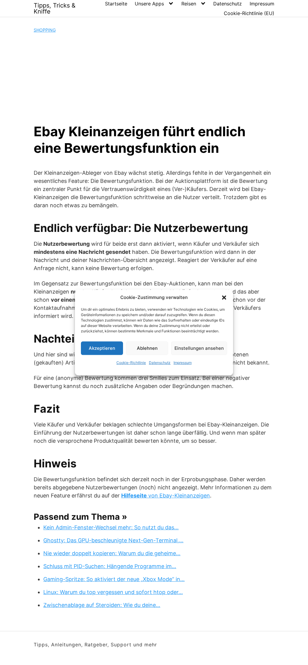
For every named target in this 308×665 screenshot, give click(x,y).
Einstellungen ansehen (199, 348)
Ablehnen (147, 348)
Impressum (183, 362)
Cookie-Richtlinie (131, 362)
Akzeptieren (102, 348)
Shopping (45, 29)
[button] (224, 297)
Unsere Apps (149, 4)
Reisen (188, 4)
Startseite (116, 4)
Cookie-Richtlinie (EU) (249, 13)
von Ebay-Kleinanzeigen (165, 495)
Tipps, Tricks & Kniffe (54, 8)
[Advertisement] (154, 78)
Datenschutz (160, 362)
